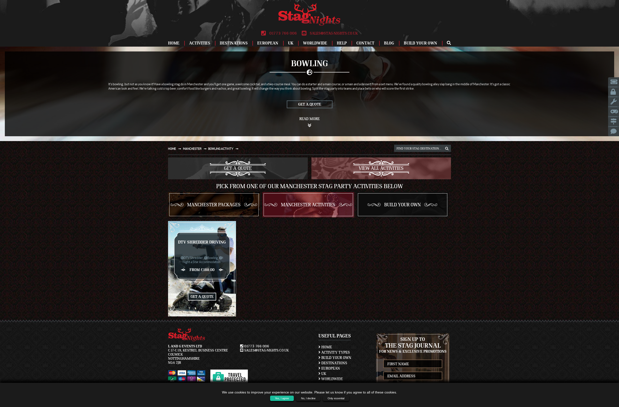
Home (173, 43)
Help (342, 43)
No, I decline (308, 398)
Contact (365, 43)
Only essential (336, 398)
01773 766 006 (282, 33)
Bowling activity (221, 148)
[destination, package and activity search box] (447, 149)
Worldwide (315, 43)
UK (290, 43)
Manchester (192, 148)
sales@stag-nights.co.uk (333, 33)
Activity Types (335, 352)
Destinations (234, 43)
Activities (199, 43)
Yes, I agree (282, 398)
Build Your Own (420, 43)
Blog (389, 43)
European (267, 43)
